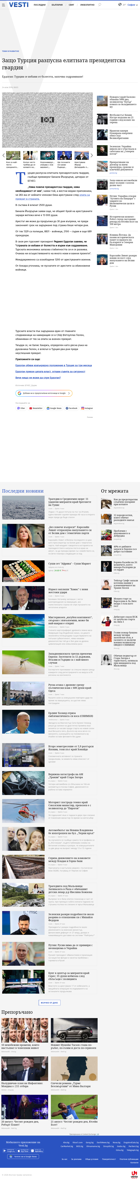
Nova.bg (116, 1142)
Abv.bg (66, 1142)
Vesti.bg (18, 4)
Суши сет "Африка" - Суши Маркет (69, 563)
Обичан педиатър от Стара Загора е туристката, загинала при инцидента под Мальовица (126, 660)
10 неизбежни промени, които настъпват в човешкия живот (20, 1046)
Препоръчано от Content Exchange (82, 1134)
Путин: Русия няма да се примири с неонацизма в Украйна (70, 946)
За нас (64, 1159)
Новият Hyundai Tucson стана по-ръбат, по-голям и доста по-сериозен (73, 1046)
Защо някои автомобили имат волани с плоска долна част (123, 183)
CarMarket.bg (67, 1146)
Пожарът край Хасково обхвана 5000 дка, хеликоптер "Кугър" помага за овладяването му (123, 101)
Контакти (134, 1162)
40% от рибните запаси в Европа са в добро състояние (125, 549)
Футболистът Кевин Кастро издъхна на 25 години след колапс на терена (122, 118)
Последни (40, 4)
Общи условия (91, 1159)
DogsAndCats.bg (131, 1142)
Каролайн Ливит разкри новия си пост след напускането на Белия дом (123, 259)
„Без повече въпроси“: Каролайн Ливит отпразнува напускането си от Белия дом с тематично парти (69, 530)
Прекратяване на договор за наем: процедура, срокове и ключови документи (122, 166)
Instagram (89, 408)
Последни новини (23, 491)
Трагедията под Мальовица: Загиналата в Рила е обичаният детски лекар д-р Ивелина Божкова (70, 889)
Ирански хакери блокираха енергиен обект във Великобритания (121, 134)
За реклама (76, 1159)
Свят (71, 4)
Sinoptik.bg (108, 1146)
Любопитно (87, 4)
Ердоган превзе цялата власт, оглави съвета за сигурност (50, 371)
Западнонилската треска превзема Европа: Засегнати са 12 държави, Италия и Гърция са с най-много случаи (70, 658)
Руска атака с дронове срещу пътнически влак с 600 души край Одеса (69, 687)
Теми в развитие (10, 51)
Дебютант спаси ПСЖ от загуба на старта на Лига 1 (126, 619)
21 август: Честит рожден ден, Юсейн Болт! (74, 1123)
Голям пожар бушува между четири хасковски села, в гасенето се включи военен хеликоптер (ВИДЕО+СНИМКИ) (125, 638)
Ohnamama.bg (93, 1146)
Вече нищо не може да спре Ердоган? (38, 377)
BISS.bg (79, 1146)
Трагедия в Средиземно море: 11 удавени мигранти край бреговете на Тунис (69, 502)
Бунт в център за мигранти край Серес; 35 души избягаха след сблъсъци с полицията (68, 976)
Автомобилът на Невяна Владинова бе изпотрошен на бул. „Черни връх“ (71, 831)
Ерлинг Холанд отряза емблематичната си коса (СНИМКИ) (70, 714)
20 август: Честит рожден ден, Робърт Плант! (20, 1123)
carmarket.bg (114, 189)
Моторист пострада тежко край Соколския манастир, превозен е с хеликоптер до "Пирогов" (69, 805)
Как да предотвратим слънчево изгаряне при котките (126, 502)
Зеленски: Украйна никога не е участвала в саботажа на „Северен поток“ (123, 150)
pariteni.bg (113, 173)
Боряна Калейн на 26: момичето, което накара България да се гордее (126, 566)
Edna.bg (119, 1150)
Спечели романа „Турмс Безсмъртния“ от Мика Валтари (71, 1085)
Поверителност (109, 1159)
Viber (23, 408)
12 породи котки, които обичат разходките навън (124, 518)
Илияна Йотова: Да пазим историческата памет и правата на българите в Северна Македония (122, 239)
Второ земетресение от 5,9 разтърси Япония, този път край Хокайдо (71, 748)
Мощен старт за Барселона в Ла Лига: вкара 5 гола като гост (125, 602)
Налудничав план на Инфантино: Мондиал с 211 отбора (22, 1085)
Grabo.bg (121, 1146)
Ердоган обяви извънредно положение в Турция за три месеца (53, 365)
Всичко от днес (49, 1002)
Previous (3, 161)
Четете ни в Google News (25, 1156)
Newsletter (37, 408)
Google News (56, 408)
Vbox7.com (78, 1142)
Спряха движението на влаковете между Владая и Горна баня (69, 859)
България (57, 4)
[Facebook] (138, 1166)
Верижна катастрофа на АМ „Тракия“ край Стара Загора (65, 776)
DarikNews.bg (103, 1142)
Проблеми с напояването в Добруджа (122, 533)
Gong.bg (90, 1142)
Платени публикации (129, 1159)
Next (91, 161)
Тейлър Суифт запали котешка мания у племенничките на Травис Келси (126, 584)
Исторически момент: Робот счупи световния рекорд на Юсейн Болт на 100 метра (124, 220)
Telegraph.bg (133, 1150)
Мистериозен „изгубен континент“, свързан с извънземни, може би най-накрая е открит (70, 620)
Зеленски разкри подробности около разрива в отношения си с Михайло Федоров (71, 917)
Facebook (73, 408)
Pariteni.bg (134, 1146)
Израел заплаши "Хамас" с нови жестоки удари (68, 591)
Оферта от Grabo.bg (56, 567)
